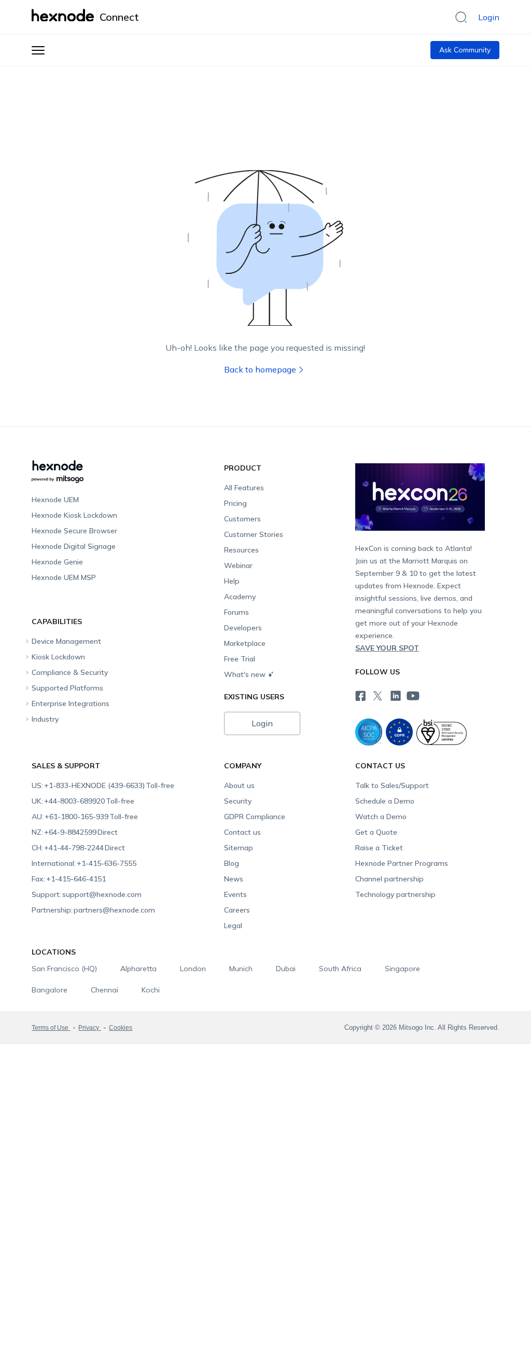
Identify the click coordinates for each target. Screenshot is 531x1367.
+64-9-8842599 (75, 832)
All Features (244, 487)
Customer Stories (253, 534)
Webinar (238, 565)
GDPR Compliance (254, 816)
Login (488, 17)
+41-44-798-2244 (78, 847)
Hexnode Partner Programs (401, 863)
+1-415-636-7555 (84, 863)
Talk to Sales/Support (392, 785)
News (233, 878)
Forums (236, 612)
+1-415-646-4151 (69, 878)
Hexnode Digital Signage (74, 546)
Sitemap (238, 847)
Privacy (89, 1027)
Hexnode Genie (57, 562)
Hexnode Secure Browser (74, 530)
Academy (240, 596)
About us (239, 785)
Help (232, 581)
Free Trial (239, 659)
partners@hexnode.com (93, 910)
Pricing (235, 503)
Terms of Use (51, 1027)
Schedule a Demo (384, 801)
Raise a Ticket (379, 847)
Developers (243, 627)
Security (237, 801)
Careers (237, 910)
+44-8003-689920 (83, 801)
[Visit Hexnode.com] (64, 15)
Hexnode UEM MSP (64, 577)
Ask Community (465, 49)
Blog (231, 863)
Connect (119, 17)
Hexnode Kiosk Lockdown (74, 515)
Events (235, 894)
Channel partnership (389, 878)
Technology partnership (395, 894)
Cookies (120, 1027)
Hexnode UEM (55, 499)
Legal (233, 925)
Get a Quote (376, 832)
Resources (241, 550)
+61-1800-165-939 (85, 816)
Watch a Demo (381, 816)
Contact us (242, 832)
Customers (242, 518)
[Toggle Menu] (38, 50)
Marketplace (245, 643)
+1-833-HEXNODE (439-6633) (103, 785)
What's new (245, 674)
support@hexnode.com (87, 894)
